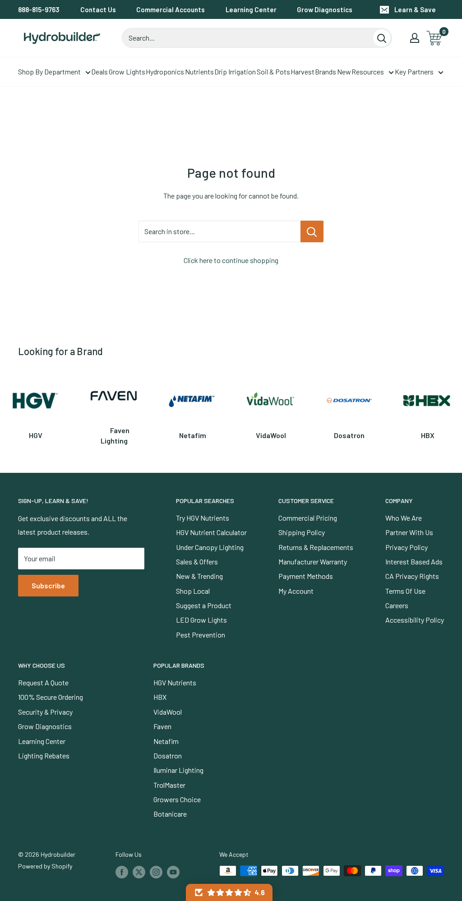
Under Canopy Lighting (210, 547)
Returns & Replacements (315, 547)
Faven (162, 726)
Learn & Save (415, 9)
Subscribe (48, 585)
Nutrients (199, 71)
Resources (367, 71)
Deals (99, 71)
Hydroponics (165, 71)
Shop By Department (49, 71)
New (344, 71)
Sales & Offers (197, 561)
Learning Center (251, 9)
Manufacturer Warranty (312, 561)
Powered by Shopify (45, 866)
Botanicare (170, 813)
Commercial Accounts (170, 9)
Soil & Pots (273, 71)
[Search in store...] (311, 231)
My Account (296, 591)
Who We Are (403, 517)
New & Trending (199, 576)
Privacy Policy (406, 547)
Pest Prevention (200, 634)
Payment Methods (305, 576)
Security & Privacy (45, 711)
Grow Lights (127, 71)
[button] (229, 892)
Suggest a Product (203, 605)
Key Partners (414, 71)
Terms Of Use (405, 591)
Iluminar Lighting (178, 770)
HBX (159, 697)
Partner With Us (409, 532)
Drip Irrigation (235, 71)
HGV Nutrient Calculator (211, 532)
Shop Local (193, 591)
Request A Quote (43, 682)
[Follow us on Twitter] (139, 871)
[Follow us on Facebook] (122, 871)
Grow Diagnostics (324, 9)
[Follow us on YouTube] (173, 871)
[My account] (414, 38)
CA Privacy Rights (412, 576)
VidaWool (167, 711)
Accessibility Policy (414, 619)
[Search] (381, 37)
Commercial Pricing (307, 517)
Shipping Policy (301, 532)
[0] (434, 38)
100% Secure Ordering (50, 697)
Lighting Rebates (43, 755)
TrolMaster (169, 785)
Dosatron (167, 755)
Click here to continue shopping (231, 260)
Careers (396, 605)
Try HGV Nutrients (202, 517)
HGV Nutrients (174, 682)
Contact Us (98, 9)
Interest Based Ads (414, 561)
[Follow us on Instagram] (156, 871)
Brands (325, 71)
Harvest (302, 71)
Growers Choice (177, 799)
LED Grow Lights (201, 619)
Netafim (166, 741)
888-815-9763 (39, 9)
